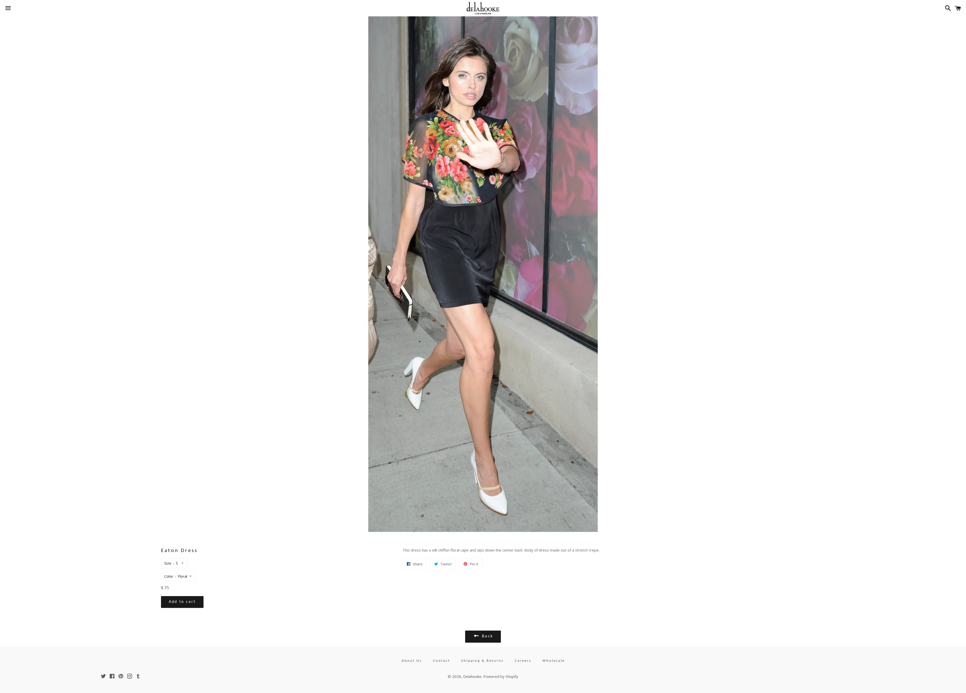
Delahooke (472, 676)
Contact (441, 661)
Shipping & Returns (482, 661)
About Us (411, 661)
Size (167, 563)
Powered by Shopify (500, 676)
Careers (523, 661)
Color (168, 576)
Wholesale (553, 661)
